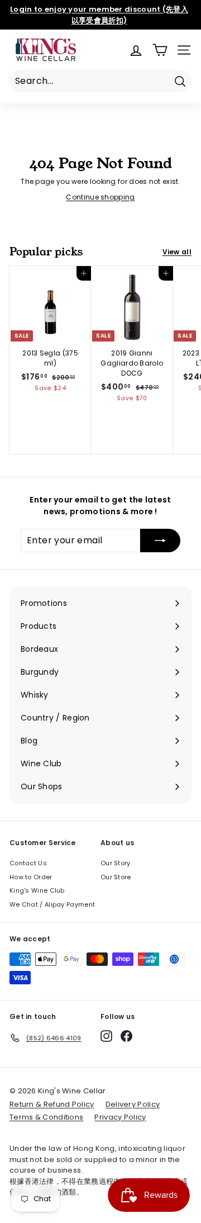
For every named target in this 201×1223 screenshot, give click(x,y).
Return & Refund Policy (51, 1104)
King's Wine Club (37, 890)
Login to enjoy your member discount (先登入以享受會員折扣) (99, 15)
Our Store (115, 877)
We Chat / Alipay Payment (52, 904)
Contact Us (28, 863)
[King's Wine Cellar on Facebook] (126, 1036)
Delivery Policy (133, 1104)
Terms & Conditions (46, 1117)
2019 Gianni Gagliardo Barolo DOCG (131, 363)
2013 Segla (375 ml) (50, 358)
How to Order (30, 877)
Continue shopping (100, 197)
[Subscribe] (160, 540)
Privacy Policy (120, 1117)
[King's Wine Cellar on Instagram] (106, 1036)
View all (177, 252)
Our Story (115, 863)
